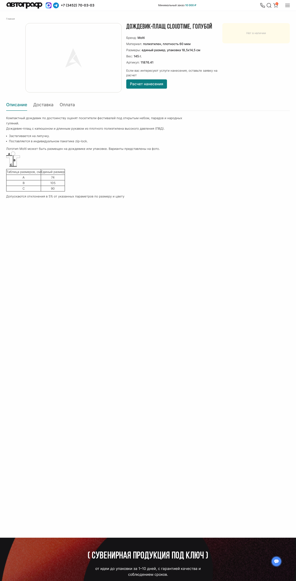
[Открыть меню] (287, 5)
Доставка (43, 104)
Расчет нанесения (146, 84)
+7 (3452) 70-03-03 (77, 5)
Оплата (67, 104)
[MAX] (48, 5)
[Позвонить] (262, 5)
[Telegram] (56, 5)
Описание (16, 104)
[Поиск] (269, 5)
